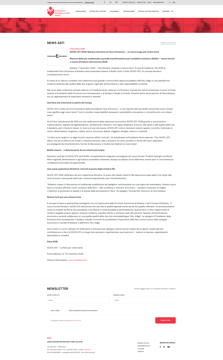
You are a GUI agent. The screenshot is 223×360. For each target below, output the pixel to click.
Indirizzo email (119, 295)
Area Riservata (158, 2)
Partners (166, 11)
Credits (141, 351)
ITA (170, 2)
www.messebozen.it (77, 260)
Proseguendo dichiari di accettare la (66, 320)
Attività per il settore (97, 11)
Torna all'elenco (167, 43)
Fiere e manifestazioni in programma (83, 311)
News (149, 2)
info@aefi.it (87, 350)
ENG (173, 2)
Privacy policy (143, 343)
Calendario (114, 11)
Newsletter (141, 2)
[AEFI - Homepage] (58, 11)
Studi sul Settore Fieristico (148, 11)
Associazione (80, 11)
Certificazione (128, 11)
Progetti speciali (129, 2)
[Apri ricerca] (172, 11)
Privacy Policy (77, 320)
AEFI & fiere (55, 311)
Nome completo (53, 295)
